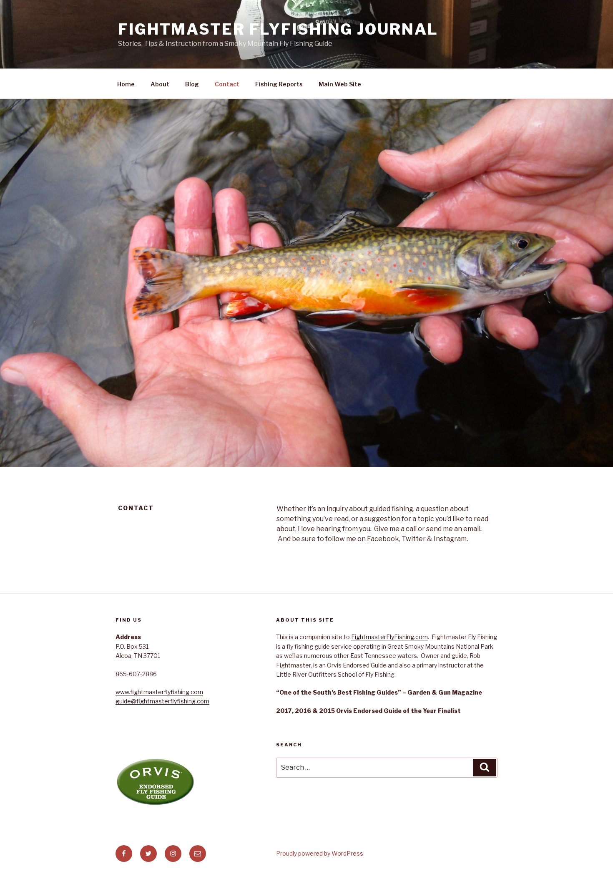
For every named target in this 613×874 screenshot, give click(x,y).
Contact (227, 84)
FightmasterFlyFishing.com (389, 636)
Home (126, 84)
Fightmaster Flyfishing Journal (278, 29)
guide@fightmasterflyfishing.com (162, 701)
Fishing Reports (279, 84)
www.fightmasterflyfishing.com (159, 691)
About (160, 84)
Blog (192, 84)
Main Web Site (340, 84)
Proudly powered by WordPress (319, 853)
